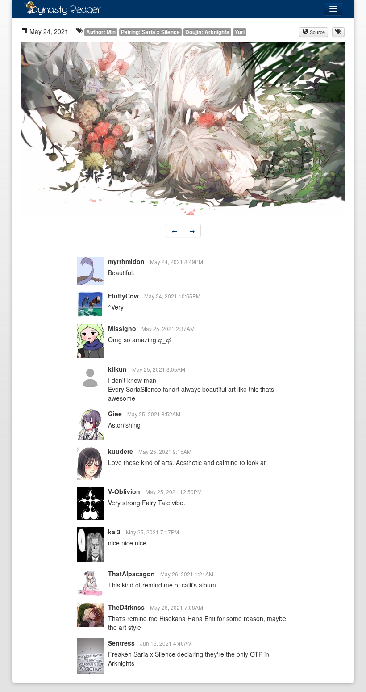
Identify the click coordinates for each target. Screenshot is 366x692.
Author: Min (101, 32)
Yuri (240, 32)
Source (316, 32)
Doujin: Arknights (207, 32)
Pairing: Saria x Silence (150, 32)
